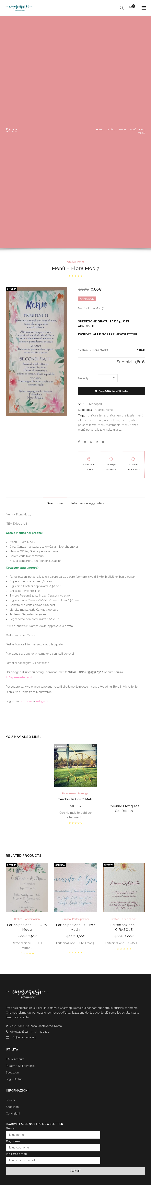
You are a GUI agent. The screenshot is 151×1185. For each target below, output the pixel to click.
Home (99, 129)
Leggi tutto (75, 806)
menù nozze (130, 424)
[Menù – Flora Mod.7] (79, 441)
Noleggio (83, 793)
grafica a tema (96, 415)
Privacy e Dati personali (20, 1065)
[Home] (19, 6)
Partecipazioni (32, 919)
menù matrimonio (109, 424)
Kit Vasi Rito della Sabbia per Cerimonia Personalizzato (27, 794)
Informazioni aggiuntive (87, 503)
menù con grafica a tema (103, 420)
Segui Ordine (14, 1079)
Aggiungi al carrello (114, 390)
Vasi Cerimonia (27, 783)
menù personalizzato (91, 429)
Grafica (111, 129)
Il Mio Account (15, 1059)
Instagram (42, 701)
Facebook (26, 701)
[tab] (55, 502)
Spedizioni (12, 1072)
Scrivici (10, 1100)
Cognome (13, 1141)
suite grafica (114, 429)
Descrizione (55, 503)
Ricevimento (69, 793)
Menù (122, 129)
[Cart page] (131, 8)
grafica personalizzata (120, 415)
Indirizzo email (16, 1154)
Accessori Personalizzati (27, 780)
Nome (10, 1128)
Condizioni (13, 1113)
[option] (27, 784)
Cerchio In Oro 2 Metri (75, 799)
